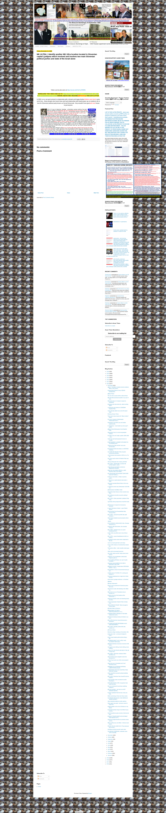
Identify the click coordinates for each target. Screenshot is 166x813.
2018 (108, 760)
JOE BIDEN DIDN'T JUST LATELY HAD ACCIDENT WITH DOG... (117, 641)
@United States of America (114, 608)
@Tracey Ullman (112, 630)
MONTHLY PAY (77, 46)
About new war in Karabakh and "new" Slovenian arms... (117, 664)
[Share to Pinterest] (84, 139)
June (109, 745)
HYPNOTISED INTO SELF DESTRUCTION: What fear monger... (118, 670)
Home (68, 192)
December (110, 385)
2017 (108, 762)
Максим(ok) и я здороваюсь (120, 221)
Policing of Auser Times (113, 414)
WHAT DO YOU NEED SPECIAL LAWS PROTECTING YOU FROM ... (117, 471)
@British (110, 581)
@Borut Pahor (111, 393)
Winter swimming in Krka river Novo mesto (117, 696)
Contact (68, 46)
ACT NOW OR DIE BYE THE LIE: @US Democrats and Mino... (117, 452)
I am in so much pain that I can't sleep (116, 542)
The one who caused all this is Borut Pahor (118, 395)
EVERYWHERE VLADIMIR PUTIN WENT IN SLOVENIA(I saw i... (118, 443)
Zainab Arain (108, 274)
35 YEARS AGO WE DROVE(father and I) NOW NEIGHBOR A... (117, 624)
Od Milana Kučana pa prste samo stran (117, 729)
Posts (108, 347)
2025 (108, 373)
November (110, 735)
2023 (108, 377)
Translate (116, 104)
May (109, 747)
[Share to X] (81, 139)
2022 (108, 379)
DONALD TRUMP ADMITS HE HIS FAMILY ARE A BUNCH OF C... (118, 717)
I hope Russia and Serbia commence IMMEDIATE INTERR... (116, 467)
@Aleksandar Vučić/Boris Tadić (115, 489)
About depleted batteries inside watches (117, 701)
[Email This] (78, 139)
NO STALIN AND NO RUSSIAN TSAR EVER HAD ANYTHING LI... (118, 474)
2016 (108, 764)
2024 (108, 375)
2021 (108, 381)
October (110, 737)
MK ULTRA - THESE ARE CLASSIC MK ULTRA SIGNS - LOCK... (117, 464)
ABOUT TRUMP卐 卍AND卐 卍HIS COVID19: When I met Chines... (118, 388)
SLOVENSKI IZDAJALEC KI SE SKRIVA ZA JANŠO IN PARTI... (118, 698)
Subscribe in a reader (110, 325)
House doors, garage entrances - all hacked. (118, 579)
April (109, 749)
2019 (108, 758)
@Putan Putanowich (112, 583)
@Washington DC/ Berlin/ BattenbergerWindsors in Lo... (115, 611)
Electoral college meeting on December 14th (118, 632)
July (109, 743)
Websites (52, 46)
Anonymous (108, 281)
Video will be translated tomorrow (115, 551)
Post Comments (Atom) (48, 197)
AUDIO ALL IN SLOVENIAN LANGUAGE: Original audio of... (117, 557)
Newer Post (40, 192)
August (109, 741)
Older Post (96, 192)
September (110, 739)
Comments (109, 350)
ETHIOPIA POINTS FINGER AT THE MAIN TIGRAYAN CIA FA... (117, 614)
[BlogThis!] (79, 139)
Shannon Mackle (109, 310)
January (110, 755)
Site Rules (60, 46)
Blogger (90, 793)
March (109, 751)
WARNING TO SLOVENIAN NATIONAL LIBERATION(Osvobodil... (117, 667)
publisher (107, 288)
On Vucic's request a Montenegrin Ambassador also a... (115, 420)
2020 (108, 383)
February (110, 753)
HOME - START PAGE (41, 46)
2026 (108, 371)
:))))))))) (109, 521)
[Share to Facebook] (83, 139)
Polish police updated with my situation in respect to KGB (120, 230)
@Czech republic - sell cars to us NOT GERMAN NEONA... (116, 690)
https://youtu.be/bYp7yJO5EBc (76, 90)
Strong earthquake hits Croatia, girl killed (117, 461)
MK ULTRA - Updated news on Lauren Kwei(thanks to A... (117, 530)
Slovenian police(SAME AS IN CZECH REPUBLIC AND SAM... (117, 564)
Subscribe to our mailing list (117, 333)
